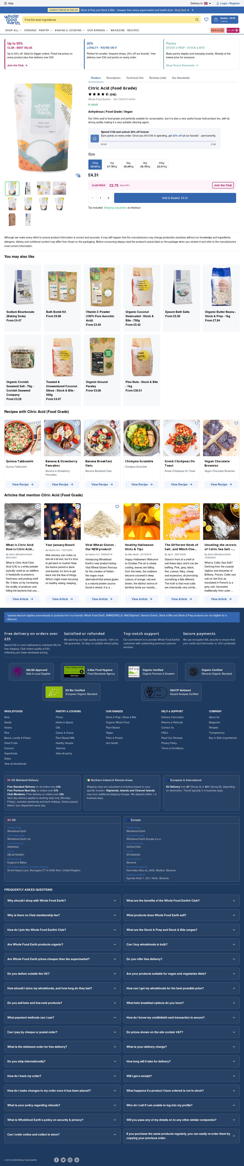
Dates (7, 758)
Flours (59, 717)
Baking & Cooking (68, 30)
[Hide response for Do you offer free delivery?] (234, 959)
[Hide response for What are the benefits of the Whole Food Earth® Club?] (234, 900)
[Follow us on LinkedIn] (76, 1159)
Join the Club (15, 65)
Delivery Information (172, 717)
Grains (8, 727)
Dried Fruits (11, 743)
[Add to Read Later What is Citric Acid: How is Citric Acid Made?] (37, 507)
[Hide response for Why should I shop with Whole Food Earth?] (115, 900)
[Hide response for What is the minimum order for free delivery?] (115, 1047)
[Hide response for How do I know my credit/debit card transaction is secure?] (234, 1017)
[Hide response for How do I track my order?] (115, 1076)
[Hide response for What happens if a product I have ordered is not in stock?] (234, 1090)
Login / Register (230, 3)
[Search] (197, 19)
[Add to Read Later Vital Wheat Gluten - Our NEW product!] (117, 507)
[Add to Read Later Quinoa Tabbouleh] (37, 423)
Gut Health (112, 743)
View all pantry (64, 753)
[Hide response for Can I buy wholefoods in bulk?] (234, 944)
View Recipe (20, 484)
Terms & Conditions (172, 748)
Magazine (118, 30)
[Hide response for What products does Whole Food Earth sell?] (234, 915)
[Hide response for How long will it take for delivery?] (234, 1061)
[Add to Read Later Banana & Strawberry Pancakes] (77, 423)
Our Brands (96, 30)
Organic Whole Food (117, 722)
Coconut (9, 748)
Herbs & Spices (64, 722)
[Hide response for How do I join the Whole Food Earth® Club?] (115, 930)
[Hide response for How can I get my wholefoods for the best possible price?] (234, 988)
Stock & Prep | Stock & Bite (121, 717)
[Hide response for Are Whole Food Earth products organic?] (115, 944)
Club (230, 30)
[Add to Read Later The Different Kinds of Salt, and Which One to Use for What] (196, 507)
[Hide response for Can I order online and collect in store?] (115, 1134)
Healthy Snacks (64, 743)
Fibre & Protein (114, 738)
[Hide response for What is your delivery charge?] (234, 1047)
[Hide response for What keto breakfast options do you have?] (234, 1003)
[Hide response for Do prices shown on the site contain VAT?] (234, 1032)
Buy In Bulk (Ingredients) (223, 738)
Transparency (217, 732)
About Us (214, 717)
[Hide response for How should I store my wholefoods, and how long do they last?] (115, 988)
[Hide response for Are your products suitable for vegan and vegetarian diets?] (234, 973)
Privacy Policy (169, 743)
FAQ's (164, 732)
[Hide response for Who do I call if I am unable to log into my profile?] (234, 1105)
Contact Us (167, 727)
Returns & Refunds (172, 722)
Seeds (7, 722)
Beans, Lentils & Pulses (17, 738)
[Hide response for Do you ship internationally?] (115, 1061)
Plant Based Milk (65, 738)
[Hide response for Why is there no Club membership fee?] (115, 915)
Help (10, 3)
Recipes (133, 30)
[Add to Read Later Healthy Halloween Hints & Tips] (157, 507)
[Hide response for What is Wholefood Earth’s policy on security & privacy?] (115, 1120)
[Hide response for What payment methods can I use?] (115, 1017)
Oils (58, 727)
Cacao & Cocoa (64, 732)
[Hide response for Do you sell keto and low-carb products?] (115, 1003)
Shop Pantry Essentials (180, 65)
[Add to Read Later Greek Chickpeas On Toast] (196, 423)
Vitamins (60, 748)
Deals (215, 30)
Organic (30, 30)
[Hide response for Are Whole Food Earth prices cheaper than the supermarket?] (115, 959)
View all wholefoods (15, 763)
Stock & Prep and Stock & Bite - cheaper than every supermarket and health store (117, 10)
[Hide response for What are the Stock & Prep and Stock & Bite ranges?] (234, 930)
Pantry (44, 30)
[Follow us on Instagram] (70, 1159)
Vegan (109, 732)
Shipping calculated (115, 207)
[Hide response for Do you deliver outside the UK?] (115, 973)
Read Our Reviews (172, 738)
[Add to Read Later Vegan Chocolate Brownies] (236, 423)
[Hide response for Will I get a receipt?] (234, 1076)
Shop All (12, 30)
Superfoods (10, 753)
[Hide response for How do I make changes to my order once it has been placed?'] (115, 1090)
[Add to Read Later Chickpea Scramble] (157, 423)
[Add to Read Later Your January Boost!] (77, 507)
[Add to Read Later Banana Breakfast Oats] (117, 423)
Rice (6, 732)
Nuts (6, 717)
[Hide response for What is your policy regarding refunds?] (115, 1105)
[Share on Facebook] (56, 1159)
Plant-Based (113, 727)
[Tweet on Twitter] (63, 1159)
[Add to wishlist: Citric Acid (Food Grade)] (78, 175)
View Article (20, 599)
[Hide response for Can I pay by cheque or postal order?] (115, 1032)
